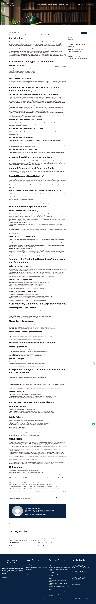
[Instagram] (81, 566)
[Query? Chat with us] (84, 1)
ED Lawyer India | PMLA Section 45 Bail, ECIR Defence (59, 586)
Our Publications (5, 1)
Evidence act (21, 497)
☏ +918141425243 (76, 584)
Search (84, 33)
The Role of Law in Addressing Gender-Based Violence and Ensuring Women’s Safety (51, 541)
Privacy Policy (59, 598)
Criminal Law (14, 16)
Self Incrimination (27, 498)
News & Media (11, 1)
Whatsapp (86, 0)
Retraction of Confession (20, 498)
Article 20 (10, 497)
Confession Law (15, 497)
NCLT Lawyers (51, 565)
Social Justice (55, 538)
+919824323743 (91, 1)
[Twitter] (76, 566)
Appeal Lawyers (29, 569)
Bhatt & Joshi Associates (81, 598)
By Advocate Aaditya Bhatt (62, 497)
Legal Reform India (12, 498)
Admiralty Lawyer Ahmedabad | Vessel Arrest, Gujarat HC (36, 567)
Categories (70, 37)
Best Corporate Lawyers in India (31, 565)
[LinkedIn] (73, 566)
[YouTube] (84, 566)
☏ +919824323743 (76, 583)
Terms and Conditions (42, 598)
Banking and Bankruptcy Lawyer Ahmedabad (34, 578)
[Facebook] (79, 566)
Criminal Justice (40, 538)
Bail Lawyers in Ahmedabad (31, 571)
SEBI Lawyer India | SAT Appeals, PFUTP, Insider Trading (59, 567)
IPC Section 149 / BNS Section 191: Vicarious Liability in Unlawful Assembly (22, 541)
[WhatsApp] (87, 566)
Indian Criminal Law (27, 497)
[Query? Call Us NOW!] (93, 424)
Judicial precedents (34, 497)
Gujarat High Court (52, 564)
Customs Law (70, 48)
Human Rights (50, 538)
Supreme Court (51, 572)
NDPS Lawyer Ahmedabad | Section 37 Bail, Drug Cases (36, 564)
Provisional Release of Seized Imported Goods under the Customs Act (75, 51)
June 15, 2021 (11, 32)
